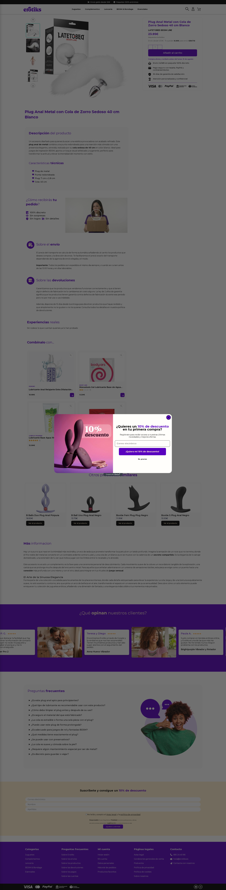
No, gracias (142, 459)
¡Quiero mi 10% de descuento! (142, 451)
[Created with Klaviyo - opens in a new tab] (113, 474)
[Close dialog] (168, 417)
